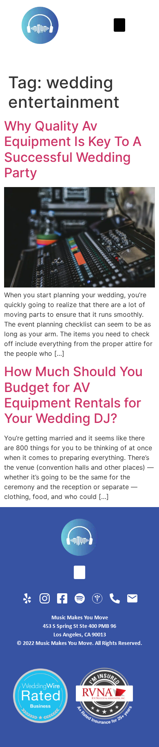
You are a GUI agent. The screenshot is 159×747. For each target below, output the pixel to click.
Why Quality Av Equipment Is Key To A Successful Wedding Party (72, 149)
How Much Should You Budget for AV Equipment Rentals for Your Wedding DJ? (73, 395)
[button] (119, 25)
